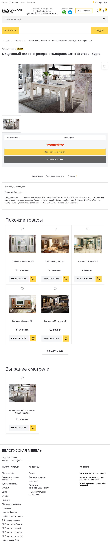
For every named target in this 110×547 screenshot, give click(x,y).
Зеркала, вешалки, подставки (10, 478)
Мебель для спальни (12, 532)
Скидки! (99, 30)
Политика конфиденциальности (39, 486)
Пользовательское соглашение (37, 493)
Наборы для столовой (12, 516)
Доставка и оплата (17, 2)
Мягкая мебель (9, 473)
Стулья (5, 488)
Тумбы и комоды (9, 484)
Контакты (31, 2)
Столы (5, 496)
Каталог (12, 30)
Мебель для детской (11, 528)
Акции (4, 2)
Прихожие (6, 508)
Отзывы (72, 176)
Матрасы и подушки (11, 504)
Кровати (6, 500)
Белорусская (12, 11)
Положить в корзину (55, 152)
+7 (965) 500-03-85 (42, 11)
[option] (55, 89)
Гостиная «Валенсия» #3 (22, 261)
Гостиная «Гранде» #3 (22, 321)
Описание (37, 176)
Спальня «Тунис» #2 (55, 261)
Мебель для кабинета (12, 524)
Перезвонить (84, 11)
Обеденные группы (11, 520)
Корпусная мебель (10, 540)
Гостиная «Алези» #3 (88, 261)
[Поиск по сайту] (104, 19)
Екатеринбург (101, 2)
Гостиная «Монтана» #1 (55, 321)
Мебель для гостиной (12, 536)
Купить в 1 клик (55, 159)
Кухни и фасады (9, 512)
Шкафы (5, 492)
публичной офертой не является (42, 13)
